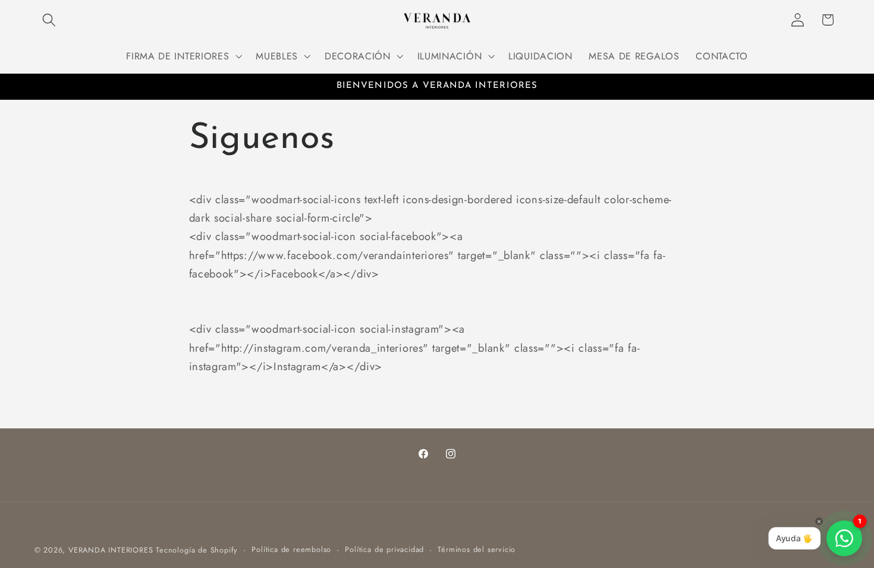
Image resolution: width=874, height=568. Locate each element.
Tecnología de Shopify (197, 550)
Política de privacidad (384, 549)
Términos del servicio (476, 549)
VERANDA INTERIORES (110, 550)
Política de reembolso (291, 549)
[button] (49, 20)
